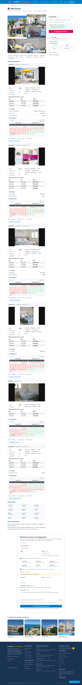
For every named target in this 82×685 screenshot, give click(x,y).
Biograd (37, 660)
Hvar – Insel (61, 658)
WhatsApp (56, 45)
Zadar (40, 661)
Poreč (54, 649)
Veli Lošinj (47, 656)
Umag (45, 651)
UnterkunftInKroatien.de (29, 664)
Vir (55, 660)
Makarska (50, 665)
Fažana (41, 649)
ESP (35, 587)
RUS (42, 587)
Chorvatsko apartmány (29, 662)
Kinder (46, 577)
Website (67, 48)
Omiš (53, 665)
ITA (32, 587)
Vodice (37, 661)
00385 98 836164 (53, 41)
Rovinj (42, 651)
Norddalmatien (14, 5)
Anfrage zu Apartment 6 (15, 498)
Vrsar (48, 651)
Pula (37, 651)
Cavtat (37, 670)
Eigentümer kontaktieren (62, 31)
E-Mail (21, 551)
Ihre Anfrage (24, 590)
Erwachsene (23, 577)
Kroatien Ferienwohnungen (14, 656)
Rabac (39, 651)
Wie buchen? (62, 677)
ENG (28, 587)
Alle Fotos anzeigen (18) (39, 51)
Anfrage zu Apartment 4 (15, 376)
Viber (68, 45)
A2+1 (56, 19)
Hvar (47, 665)
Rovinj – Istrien (61, 660)
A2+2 (59, 19)
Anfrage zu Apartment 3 (15, 300)
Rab (44, 656)
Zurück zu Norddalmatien (54, 54)
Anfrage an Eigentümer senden (41, 606)
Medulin (47, 649)
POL (49, 587)
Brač (42, 665)
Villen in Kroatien (28, 657)
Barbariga (38, 649)
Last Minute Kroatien (28, 655)
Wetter (61, 1)
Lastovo (48, 670)
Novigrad (51, 649)
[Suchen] (73, 648)
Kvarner (38, 653)
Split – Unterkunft (62, 654)
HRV (46, 587)
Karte (55, 48)
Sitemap (64, 683)
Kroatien (9, 5)
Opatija (41, 656)
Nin (40, 660)
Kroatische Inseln (28, 651)
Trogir (60, 666)
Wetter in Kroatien (28, 653)
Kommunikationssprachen (27, 585)
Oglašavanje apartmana (13, 667)
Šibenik (49, 660)
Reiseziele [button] (36, 1)
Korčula (44, 670)
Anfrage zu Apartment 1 (15, 140)
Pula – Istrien (61, 662)
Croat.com (27, 666)
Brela (44, 665)
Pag (46, 660)
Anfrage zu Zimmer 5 (14, 442)
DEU (21, 587)
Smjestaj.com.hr (28, 668)
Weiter (41, 120)
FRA (38, 587)
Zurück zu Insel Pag (53, 52)
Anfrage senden (75, 681)
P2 (66, 19)
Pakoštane (43, 660)
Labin (45, 649)
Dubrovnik (38, 669)
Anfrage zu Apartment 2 (15, 221)
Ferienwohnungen (45, 1)
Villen (66, 1)
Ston (37, 672)
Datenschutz (59, 683)
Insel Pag (20, 5)
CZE (25, 587)
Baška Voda (38, 665)
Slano (54, 670)
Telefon (45, 551)
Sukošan (52, 660)
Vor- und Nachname (24, 545)
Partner (10, 660)
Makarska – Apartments (63, 656)
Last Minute (54, 1)
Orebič (51, 670)
